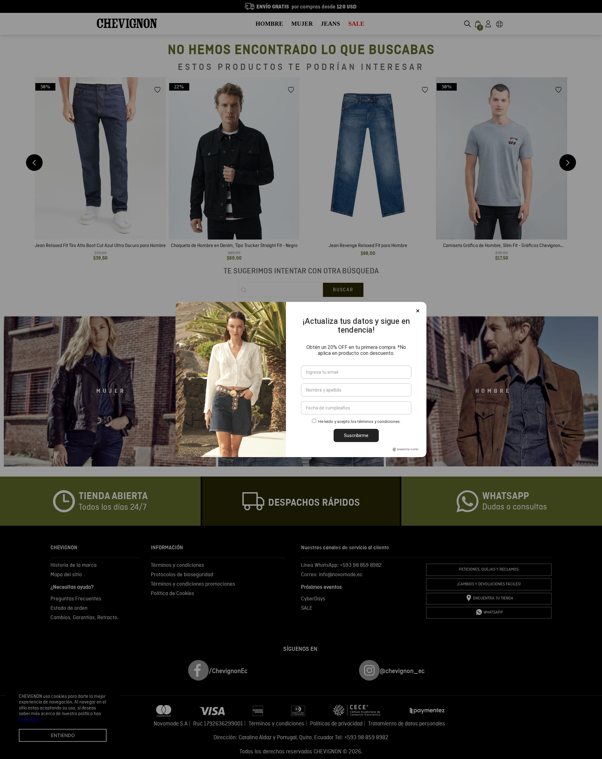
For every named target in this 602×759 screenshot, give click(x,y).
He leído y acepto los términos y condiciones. (359, 421)
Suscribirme (356, 435)
